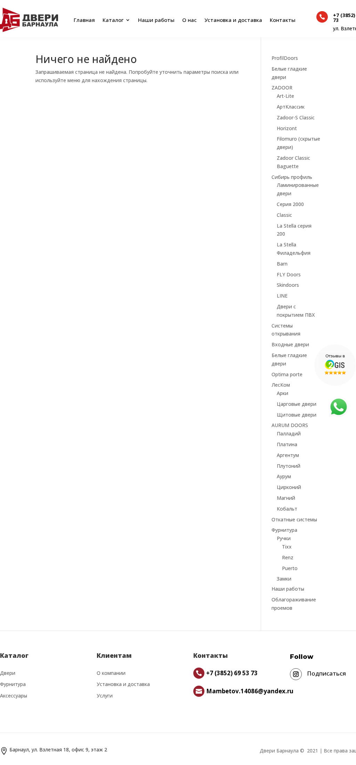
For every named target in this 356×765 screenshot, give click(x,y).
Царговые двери (296, 404)
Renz (287, 557)
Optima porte (287, 374)
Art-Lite (285, 96)
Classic (284, 215)
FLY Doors (289, 274)
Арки (282, 393)
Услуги (105, 695)
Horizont (287, 128)
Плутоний (288, 466)
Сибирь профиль (292, 177)
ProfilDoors (285, 58)
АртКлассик (291, 106)
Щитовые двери (296, 414)
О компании (111, 673)
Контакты (283, 19)
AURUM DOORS (290, 425)
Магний (286, 498)
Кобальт (287, 508)
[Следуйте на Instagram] (296, 674)
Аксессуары (13, 695)
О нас (189, 19)
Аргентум (288, 455)
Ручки (284, 538)
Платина (287, 444)
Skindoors (288, 285)
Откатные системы (294, 519)
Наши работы (156, 19)
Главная (83, 19)
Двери (7, 673)
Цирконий (289, 487)
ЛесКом (281, 384)
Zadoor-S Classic (296, 117)
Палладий (289, 433)
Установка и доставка (233, 19)
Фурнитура (284, 530)
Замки (284, 578)
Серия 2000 (290, 204)
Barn (282, 263)
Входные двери (290, 344)
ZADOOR (282, 87)
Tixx (287, 546)
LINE (282, 295)
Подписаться (326, 673)
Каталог (113, 19)
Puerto (290, 568)
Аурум (284, 476)
